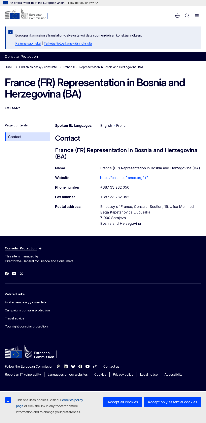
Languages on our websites (68, 374)
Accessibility (173, 374)
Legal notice (149, 374)
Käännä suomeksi (28, 43)
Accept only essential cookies (172, 402)
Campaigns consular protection (27, 310)
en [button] (177, 15)
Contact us (111, 366)
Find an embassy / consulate (38, 67)
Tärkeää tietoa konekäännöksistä (68, 43)
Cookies (100, 374)
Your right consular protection (26, 326)
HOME (9, 67)
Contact (14, 137)
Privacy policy (123, 374)
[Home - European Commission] (29, 14)
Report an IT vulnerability (23, 374)
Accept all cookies (122, 402)
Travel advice (14, 318)
